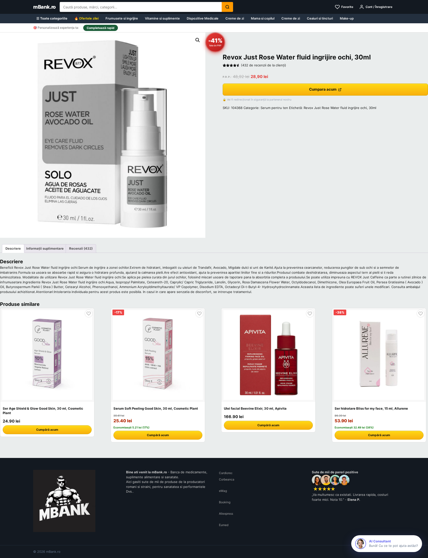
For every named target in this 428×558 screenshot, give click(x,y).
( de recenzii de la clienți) (263, 65)
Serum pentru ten (274, 108)
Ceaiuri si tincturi (320, 18)
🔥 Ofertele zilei (86, 18)
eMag (223, 491)
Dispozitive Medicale (202, 18)
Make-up (347, 18)
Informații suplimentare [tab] (45, 248)
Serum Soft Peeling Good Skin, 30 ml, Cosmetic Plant (155, 408)
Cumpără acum (47, 429)
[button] (197, 40)
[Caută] (227, 7)
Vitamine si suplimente (162, 18)
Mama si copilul (262, 18)
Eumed (223, 525)
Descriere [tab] (13, 248)
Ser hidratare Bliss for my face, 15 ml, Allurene (371, 408)
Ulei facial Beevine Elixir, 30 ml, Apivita (255, 408)
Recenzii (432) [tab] (81, 248)
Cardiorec (226, 473)
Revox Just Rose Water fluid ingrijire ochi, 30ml (340, 108)
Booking (224, 502)
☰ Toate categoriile (51, 18)
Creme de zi (234, 18)
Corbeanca (226, 479)
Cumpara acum (323, 89)
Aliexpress (226, 513)
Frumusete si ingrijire (122, 18)
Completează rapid (100, 28)
